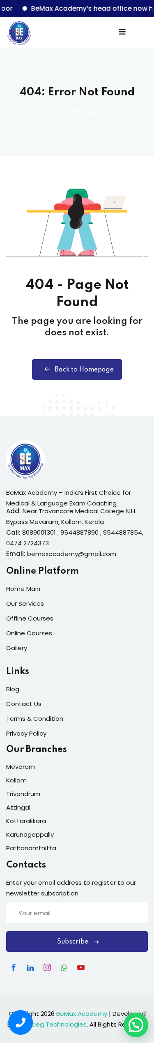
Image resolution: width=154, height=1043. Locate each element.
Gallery (16, 648)
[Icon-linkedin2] (30, 967)
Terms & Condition (34, 718)
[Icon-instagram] (47, 967)
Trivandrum (23, 793)
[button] (136, 1025)
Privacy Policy (26, 733)
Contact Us (23, 703)
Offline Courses (29, 618)
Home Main (23, 588)
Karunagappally (30, 834)
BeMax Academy (81, 1013)
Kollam (16, 780)
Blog (12, 689)
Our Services (25, 603)
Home (28, 112)
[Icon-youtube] (81, 967)
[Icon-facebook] (13, 967)
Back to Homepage (84, 370)
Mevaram (20, 766)
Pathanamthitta (31, 848)
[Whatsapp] (64, 967)
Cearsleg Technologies (51, 1024)
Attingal (18, 807)
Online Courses (29, 633)
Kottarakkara (26, 821)
